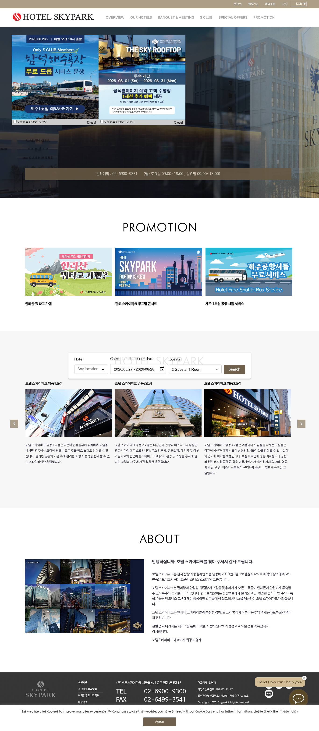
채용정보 (83, 702)
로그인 (238, 4)
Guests (175, 359)
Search (234, 369)
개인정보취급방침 (87, 689)
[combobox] (91, 369)
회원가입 (253, 4)
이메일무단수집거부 (88, 695)
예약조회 (270, 4)
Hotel (78, 359)
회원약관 (83, 682)
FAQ (284, 4)
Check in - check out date (131, 359)
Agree (159, 722)
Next (290, 124)
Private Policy (288, 711)
